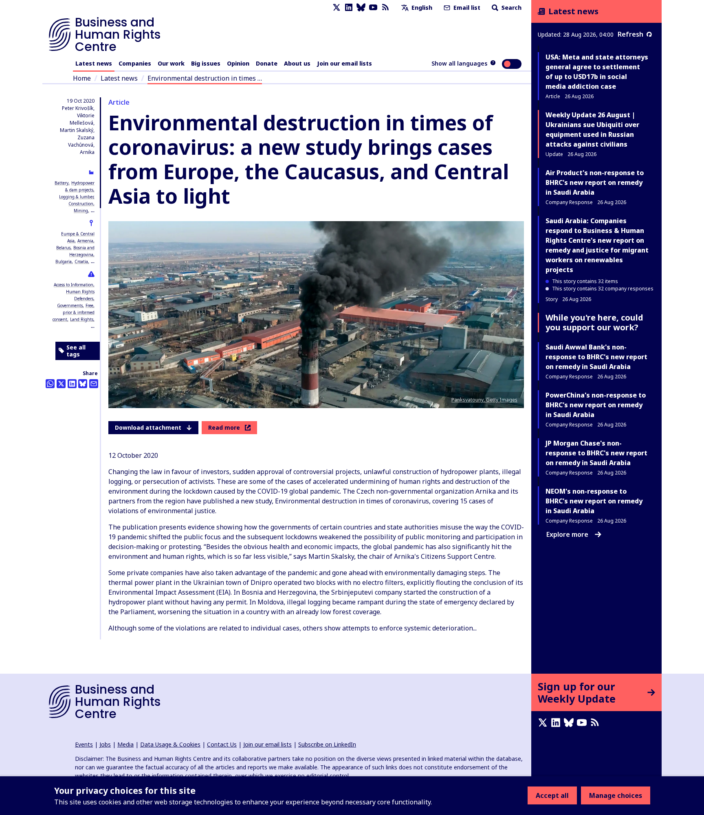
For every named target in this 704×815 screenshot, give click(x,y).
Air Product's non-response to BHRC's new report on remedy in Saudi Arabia (595, 182)
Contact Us (222, 744)
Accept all (552, 795)
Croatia (81, 261)
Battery (61, 183)
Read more (224, 427)
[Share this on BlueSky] (82, 383)
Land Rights (81, 319)
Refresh (630, 34)
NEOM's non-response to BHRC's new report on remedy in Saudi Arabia (594, 501)
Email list (466, 7)
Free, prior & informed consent (74, 312)
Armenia (85, 241)
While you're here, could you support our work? (594, 322)
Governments (70, 305)
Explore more (567, 534)
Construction (80, 203)
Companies (135, 63)
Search (510, 7)
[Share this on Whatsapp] (50, 383)
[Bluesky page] (361, 7)
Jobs (105, 744)
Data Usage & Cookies (170, 744)
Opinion (238, 63)
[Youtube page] (373, 7)
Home (82, 78)
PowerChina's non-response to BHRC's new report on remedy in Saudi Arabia (596, 405)
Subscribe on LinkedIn (327, 744)
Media (125, 744)
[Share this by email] (93, 383)
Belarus (63, 247)
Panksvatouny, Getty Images (484, 399)
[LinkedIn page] (349, 7)
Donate (266, 63)
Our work (171, 63)
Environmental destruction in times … (204, 78)
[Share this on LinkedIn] (72, 383)
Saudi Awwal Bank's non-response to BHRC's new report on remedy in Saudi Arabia (596, 357)
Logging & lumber (76, 197)
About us (297, 63)
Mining (81, 210)
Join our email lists (344, 63)
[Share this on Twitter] (61, 383)
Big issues (205, 63)
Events (84, 744)
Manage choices (615, 795)
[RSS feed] (385, 7)
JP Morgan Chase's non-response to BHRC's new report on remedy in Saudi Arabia (596, 453)
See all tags (76, 350)
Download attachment (148, 427)
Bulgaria (63, 261)
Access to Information (73, 285)
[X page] (336, 7)
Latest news (93, 63)
